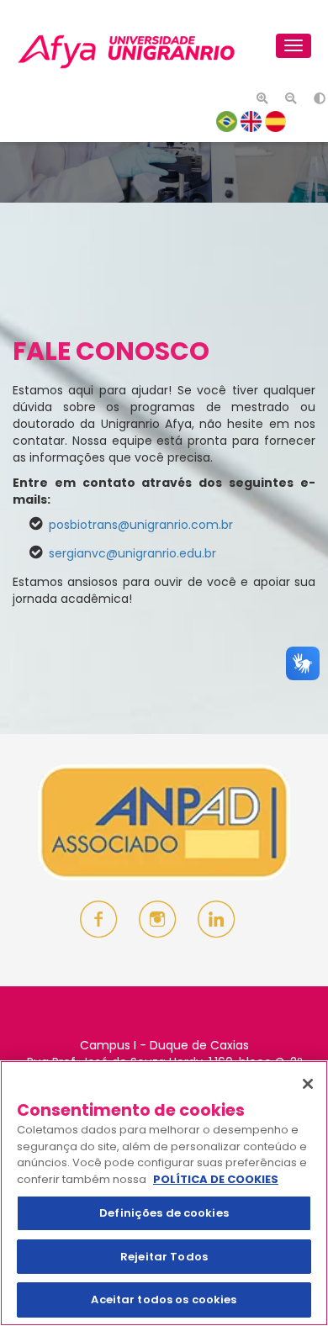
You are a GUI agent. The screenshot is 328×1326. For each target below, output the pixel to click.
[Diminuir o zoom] (286, 96)
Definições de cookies (164, 1213)
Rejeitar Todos (164, 1257)
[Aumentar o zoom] (258, 96)
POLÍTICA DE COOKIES (215, 1179)
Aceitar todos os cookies (163, 1300)
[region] (164, 1193)
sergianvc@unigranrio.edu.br (132, 553)
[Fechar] (307, 1083)
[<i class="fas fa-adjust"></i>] (315, 96)
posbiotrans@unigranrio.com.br (141, 524)
